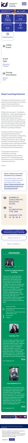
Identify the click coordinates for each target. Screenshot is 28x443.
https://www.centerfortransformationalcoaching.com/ (15, 312)
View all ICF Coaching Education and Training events (14, 232)
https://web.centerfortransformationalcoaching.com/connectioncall (14, 186)
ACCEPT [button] (12, 439)
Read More (5, 439)
